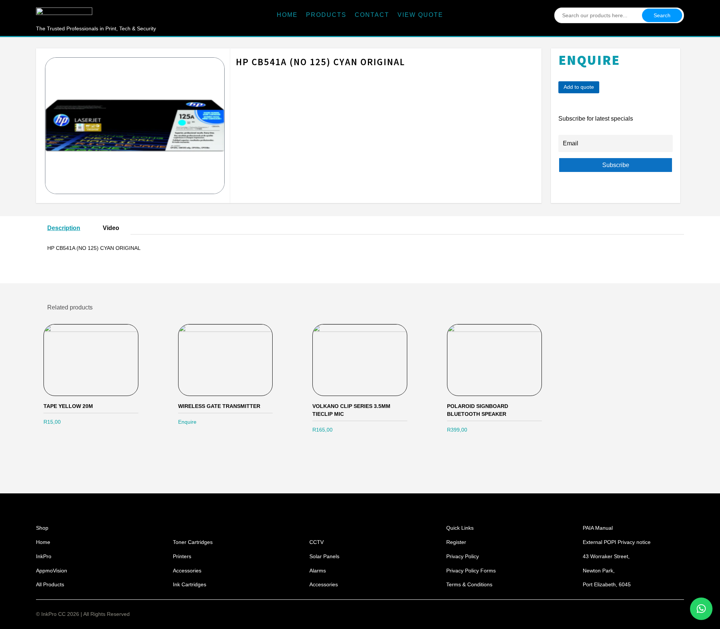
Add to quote (579, 87)
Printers (182, 556)
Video (111, 228)
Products (326, 15)
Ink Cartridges (189, 584)
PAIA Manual (598, 528)
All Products (50, 584)
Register (456, 542)
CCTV (316, 542)
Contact (372, 15)
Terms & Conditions (469, 584)
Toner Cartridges (193, 542)
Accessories (187, 571)
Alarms (317, 571)
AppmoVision (51, 571)
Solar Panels (324, 556)
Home (287, 15)
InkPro (43, 556)
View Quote (420, 15)
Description (63, 228)
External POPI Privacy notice (617, 542)
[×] (701, 609)
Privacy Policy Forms (471, 571)
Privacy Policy (462, 556)
